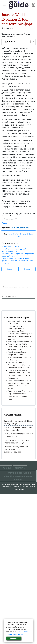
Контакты (20, 468)
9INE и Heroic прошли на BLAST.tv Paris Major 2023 (19, 346)
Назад (9, 269)
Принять (13, 638)
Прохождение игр (20, 227)
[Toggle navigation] (4, 5)
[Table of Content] (32, 41)
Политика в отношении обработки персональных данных (18, 476)
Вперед (27, 269)
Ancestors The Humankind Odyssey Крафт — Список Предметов (19, 375)
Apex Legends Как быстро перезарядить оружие (20, 336)
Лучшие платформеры (10, 247)
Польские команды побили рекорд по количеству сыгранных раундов (16, 449)
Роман (4, 223)
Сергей (11, 344)
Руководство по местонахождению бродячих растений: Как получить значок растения (17, 260)
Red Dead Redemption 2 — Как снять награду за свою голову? (19, 365)
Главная (6, 468)
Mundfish (28, 342)
